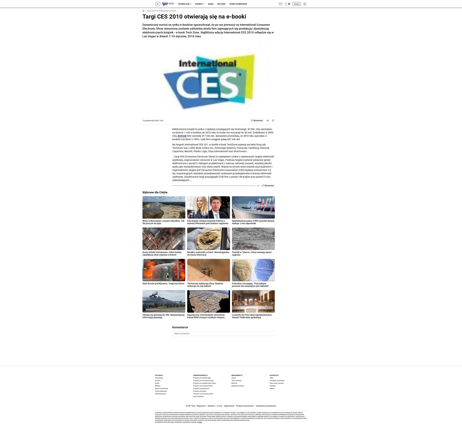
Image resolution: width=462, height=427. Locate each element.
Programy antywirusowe (201, 388)
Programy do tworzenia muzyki (203, 380)
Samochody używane (277, 383)
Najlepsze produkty (237, 386)
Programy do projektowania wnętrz (204, 383)
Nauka (211, 4)
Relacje (272, 388)
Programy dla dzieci (199, 391)
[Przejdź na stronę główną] (157, 6)
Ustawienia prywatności (265, 406)
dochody (182, 135)
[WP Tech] (170, 4)
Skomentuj (258, 120)
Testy (271, 378)
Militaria (221, 4)
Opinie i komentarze (238, 4)
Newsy (233, 378)
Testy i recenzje (236, 380)
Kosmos (198, 4)
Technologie (183, 4)
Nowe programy (198, 396)
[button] (287, 4)
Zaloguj (296, 4)
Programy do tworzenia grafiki (203, 394)
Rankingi (234, 383)
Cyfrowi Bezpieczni (161, 391)
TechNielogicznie (160, 394)
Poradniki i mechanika (277, 380)
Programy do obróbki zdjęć (202, 378)
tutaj (200, 422)
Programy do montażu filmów (203, 386)
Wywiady (273, 386)
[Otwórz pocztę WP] (280, 4)
